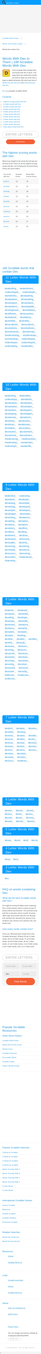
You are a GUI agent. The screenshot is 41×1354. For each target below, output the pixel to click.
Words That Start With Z (11, 1169)
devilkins (9, 531)
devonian (10, 660)
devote (8, 821)
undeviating (11, 346)
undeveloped (28, 342)
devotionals (28, 331)
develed (6, 201)
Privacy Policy (13, 1327)
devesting (10, 517)
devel (17, 840)
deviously (24, 539)
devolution (10, 431)
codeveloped (11, 292)
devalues (9, 613)
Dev (3, 91)
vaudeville (25, 446)
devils (19, 814)
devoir (19, 817)
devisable (10, 542)
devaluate (23, 499)
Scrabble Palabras (9, 1218)
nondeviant (27, 442)
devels (19, 810)
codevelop (24, 495)
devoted (6, 186)
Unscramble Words (9, 1057)
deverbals (25, 513)
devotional (10, 435)
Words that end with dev (11, 83)
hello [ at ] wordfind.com (16, 1308)
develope (22, 617)
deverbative (28, 310)
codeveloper (28, 292)
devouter (9, 671)
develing (9, 617)
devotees (23, 660)
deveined (23, 613)
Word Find (12, 3)
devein (8, 810)
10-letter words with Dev (12, 107)
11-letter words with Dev (12, 104)
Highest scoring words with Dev (14, 102)
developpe (10, 513)
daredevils (26, 399)
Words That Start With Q (11, 1173)
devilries (23, 535)
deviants (22, 628)
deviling (21, 635)
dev (7, 878)
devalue (20, 728)
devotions (24, 549)
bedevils (9, 610)
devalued (22, 610)
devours (9, 760)
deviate (32, 735)
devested (10, 624)
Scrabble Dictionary (9, 1053)
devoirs (32, 750)
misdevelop (11, 442)
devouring (24, 553)
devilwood (10, 539)
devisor (9, 750)
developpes (26, 413)
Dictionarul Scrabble (9, 1222)
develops (9, 621)
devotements (12, 331)
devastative (27, 302)
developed (24, 506)
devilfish (23, 528)
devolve (6, 221)
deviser (21, 746)
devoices (23, 653)
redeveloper (11, 342)
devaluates (26, 403)
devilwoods (24, 424)
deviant (21, 735)
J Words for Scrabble (10, 1152)
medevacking (12, 335)
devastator (10, 410)
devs (15, 859)
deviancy (9, 628)
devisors (21, 649)
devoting (9, 664)
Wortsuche (6, 1209)
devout (30, 821)
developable (27, 306)
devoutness (26, 435)
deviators (23, 524)
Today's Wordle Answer (11, 1066)
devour (19, 821)
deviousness (26, 313)
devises (32, 746)
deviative (9, 524)
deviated (9, 631)
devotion (22, 664)
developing (10, 413)
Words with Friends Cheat (11, 1045)
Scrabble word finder (15, 1280)
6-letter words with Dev (11, 117)
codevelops (11, 399)
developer (10, 510)
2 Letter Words (7, 1186)
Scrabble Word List (15, 1262)
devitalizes (25, 317)
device (8, 814)
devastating (27, 299)
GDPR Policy (13, 1314)
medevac (7, 211)
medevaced (25, 557)
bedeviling (10, 395)
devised (32, 742)
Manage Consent (14, 1338)
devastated (11, 406)
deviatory (10, 528)
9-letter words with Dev (11, 109)
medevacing (11, 438)
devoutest (10, 557)
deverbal (22, 621)
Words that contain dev (10, 1237)
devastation (11, 302)
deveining (10, 506)
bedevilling (10, 288)
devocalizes (27, 324)
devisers (22, 646)
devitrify (23, 542)
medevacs (23, 675)
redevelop (10, 560)
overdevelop (11, 338)
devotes (21, 757)
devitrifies (24, 320)
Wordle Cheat (7, 1049)
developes (24, 510)
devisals (20, 642)
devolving (24, 546)
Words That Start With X (11, 1182)
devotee (9, 757)
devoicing (10, 546)
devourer (23, 667)
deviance (23, 624)
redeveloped (28, 338)
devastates (26, 406)
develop (6, 191)
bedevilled (24, 395)
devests (9, 735)
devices (6, 206)
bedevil (6, 181)
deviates (22, 631)
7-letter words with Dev (11, 114)
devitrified (10, 320)
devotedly (10, 549)
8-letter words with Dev (11, 112)
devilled (32, 639)
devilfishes (10, 313)
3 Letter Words (7, 1190)
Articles (11, 1256)
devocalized (11, 324)
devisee (9, 746)
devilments (24, 420)
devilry (6, 226)
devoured (10, 667)
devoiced (9, 653)
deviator (9, 635)
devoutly (22, 671)
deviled (6, 196)
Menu (38, 2)
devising (9, 649)
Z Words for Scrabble (10, 1157)
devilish (9, 639)
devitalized (10, 317)
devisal (20, 742)
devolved (9, 657)
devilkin (21, 639)
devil (25, 840)
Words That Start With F (11, 1178)
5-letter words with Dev (11, 119)
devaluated (11, 403)
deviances (24, 517)
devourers (10, 553)
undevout (10, 678)
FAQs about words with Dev (13, 127)
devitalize (10, 428)
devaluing (10, 503)
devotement (26, 431)
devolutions (11, 328)
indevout (9, 675)
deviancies (10, 417)
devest (30, 810)
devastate (24, 503)
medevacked (28, 438)
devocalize (24, 428)
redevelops (11, 446)
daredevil (10, 499)
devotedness (28, 328)
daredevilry (11, 295)
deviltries (9, 424)
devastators (11, 306)
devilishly (10, 420)
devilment (10, 535)
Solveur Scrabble (8, 1205)
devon (34, 840)
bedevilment (26, 288)
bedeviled (10, 495)
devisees (9, 646)
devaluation (11, 299)
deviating (9, 521)
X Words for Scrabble (10, 1161)
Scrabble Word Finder (10, 1040)
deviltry (9, 642)
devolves (23, 657)
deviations (25, 417)
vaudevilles (27, 346)
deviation (23, 521)
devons (30, 817)
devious (9, 742)
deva (7, 859)
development (12, 310)
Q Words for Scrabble (10, 1165)
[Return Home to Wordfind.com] (4, 4)
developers (26, 410)
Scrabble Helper (8, 1062)
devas (8, 840)
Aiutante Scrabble (9, 1214)
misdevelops (29, 335)
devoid (8, 817)
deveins (32, 728)
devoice (6, 216)
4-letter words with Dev (11, 122)
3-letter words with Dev (11, 124)
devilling (22, 531)
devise (29, 814)
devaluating (26, 295)
